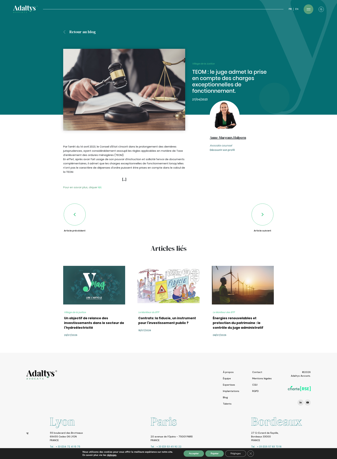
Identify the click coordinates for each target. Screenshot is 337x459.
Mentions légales (262, 378)
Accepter (194, 453)
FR (290, 9)
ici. (100, 187)
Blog (225, 397)
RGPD (255, 391)
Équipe (227, 378)
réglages (111, 455)
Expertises (229, 384)
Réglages (235, 453)
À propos (228, 372)
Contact (257, 372)
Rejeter (215, 453)
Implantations (231, 391)
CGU (254, 384)
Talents (227, 403)
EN (296, 9)
